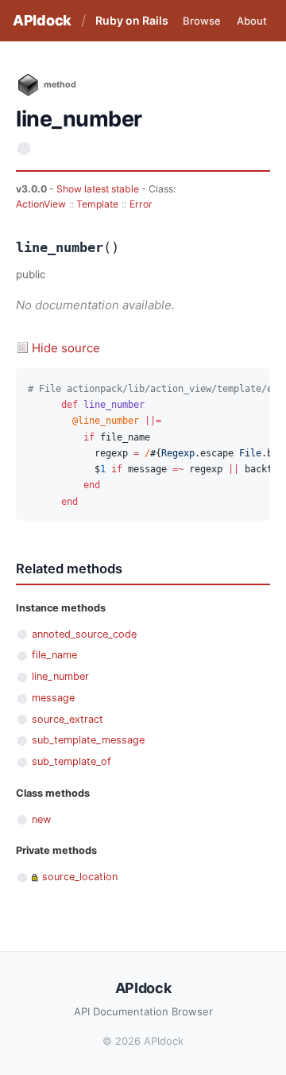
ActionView (41, 204)
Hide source (66, 347)
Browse (202, 20)
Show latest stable (98, 189)
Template (97, 204)
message (53, 698)
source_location (80, 877)
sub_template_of (71, 761)
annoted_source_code (84, 634)
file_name (54, 655)
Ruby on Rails (131, 20)
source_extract (67, 719)
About (252, 20)
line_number (60, 676)
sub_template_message (88, 740)
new (41, 819)
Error (141, 204)
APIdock (42, 20)
